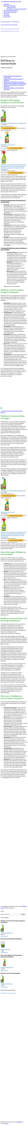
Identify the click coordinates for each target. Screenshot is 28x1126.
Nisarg (6, 1123)
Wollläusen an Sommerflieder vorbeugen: (14, 82)
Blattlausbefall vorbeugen (11, 10)
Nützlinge (6, 13)
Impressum (7, 15)
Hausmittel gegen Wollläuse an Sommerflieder (15, 83)
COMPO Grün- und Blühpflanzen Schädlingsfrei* (13, 123)
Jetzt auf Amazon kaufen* (9, 128)
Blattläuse (6, 4)
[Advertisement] (14, 41)
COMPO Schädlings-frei (7, 933)
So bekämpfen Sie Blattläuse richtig (11, 1)
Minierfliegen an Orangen (7, 993)
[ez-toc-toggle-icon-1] (14, 72)
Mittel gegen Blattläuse (10, 12)
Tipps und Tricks (11, 7)
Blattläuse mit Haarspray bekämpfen (17, 9)
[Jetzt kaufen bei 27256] (2, 931)
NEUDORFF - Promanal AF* (8, 144)
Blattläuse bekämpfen (10, 6)
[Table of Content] (14, 71)
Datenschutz (7, 16)
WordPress (20, 1122)
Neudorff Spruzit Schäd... (7, 967)
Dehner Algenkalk (5, 949)
